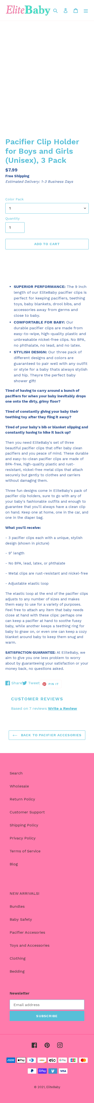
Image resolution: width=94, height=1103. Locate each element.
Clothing (18, 958)
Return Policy (22, 799)
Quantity (12, 218)
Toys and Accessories (29, 945)
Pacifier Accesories (27, 932)
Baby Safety (21, 919)
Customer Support (27, 812)
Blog (14, 864)
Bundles (17, 906)
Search (16, 773)
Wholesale (19, 786)
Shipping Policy (24, 825)
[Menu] (86, 10)
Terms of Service (25, 851)
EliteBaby (53, 1087)
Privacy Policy (23, 838)
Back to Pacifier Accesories (50, 735)
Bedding (17, 971)
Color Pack (14, 199)
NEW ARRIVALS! (24, 893)
